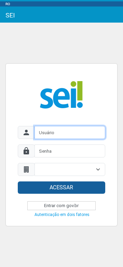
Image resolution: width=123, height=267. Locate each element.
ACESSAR (61, 187)
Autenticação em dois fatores (62, 214)
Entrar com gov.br (61, 205)
